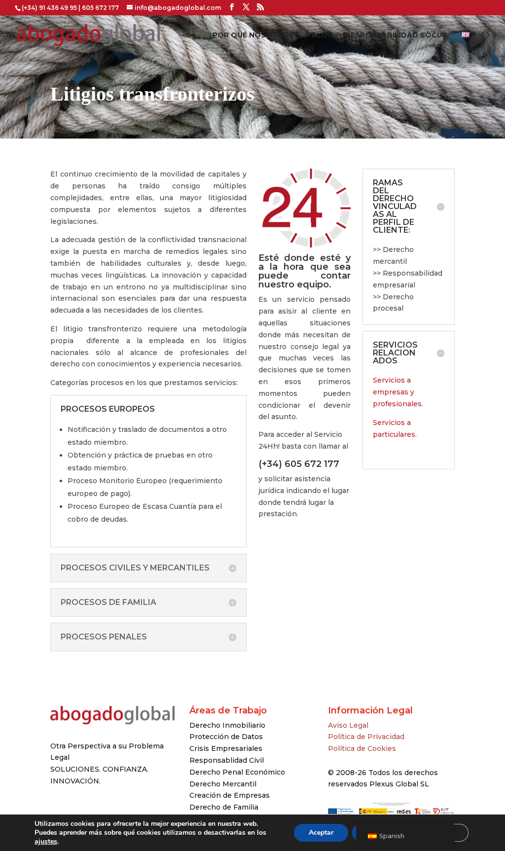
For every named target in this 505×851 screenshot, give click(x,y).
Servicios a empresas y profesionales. (398, 392)
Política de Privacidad (366, 736)
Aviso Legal (348, 725)
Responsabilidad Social (397, 35)
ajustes (46, 841)
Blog (322, 35)
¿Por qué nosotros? (253, 35)
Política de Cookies (362, 748)
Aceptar (321, 832)
